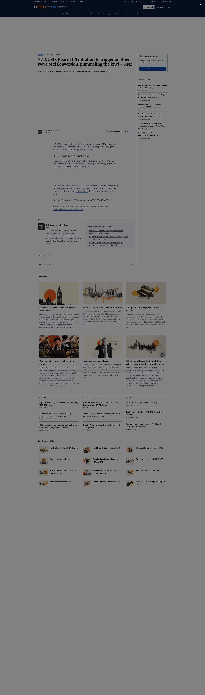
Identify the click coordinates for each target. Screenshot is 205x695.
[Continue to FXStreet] (200, 5)
